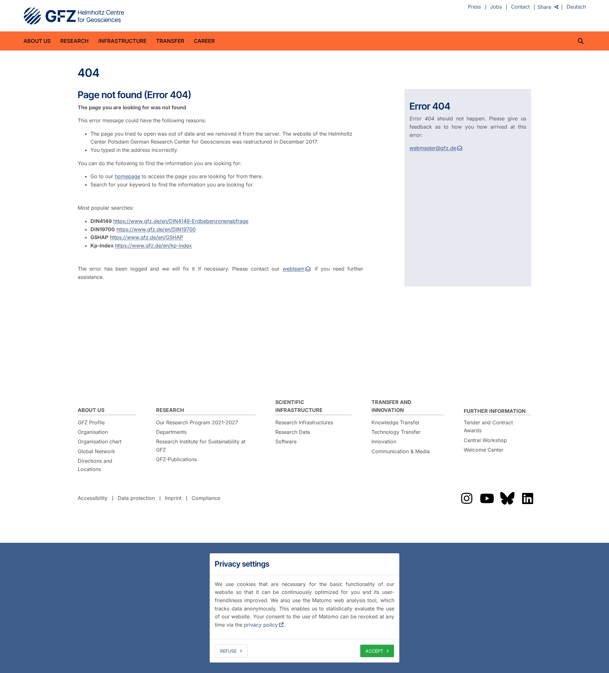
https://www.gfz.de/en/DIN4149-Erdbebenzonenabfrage (180, 221)
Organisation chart (99, 441)
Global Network (96, 451)
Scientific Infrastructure (299, 406)
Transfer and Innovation (391, 406)
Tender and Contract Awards (488, 426)
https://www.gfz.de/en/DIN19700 (156, 229)
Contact (520, 7)
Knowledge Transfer (395, 422)
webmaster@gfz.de (432, 148)
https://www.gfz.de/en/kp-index (153, 245)
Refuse (228, 651)
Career (204, 41)
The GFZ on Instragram (466, 498)
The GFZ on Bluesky (507, 498)
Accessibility (93, 498)
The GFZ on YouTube (487, 498)
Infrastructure (122, 41)
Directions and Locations (95, 465)
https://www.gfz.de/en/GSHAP (146, 237)
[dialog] (304, 608)
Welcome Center (483, 450)
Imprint (173, 498)
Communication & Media (400, 451)
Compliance (206, 498)
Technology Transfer (396, 432)
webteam (293, 269)
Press (474, 7)
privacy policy (261, 625)
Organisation (93, 432)
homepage (127, 176)
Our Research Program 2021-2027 (197, 422)
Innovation (383, 441)
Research (74, 41)
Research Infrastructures (304, 422)
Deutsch (576, 7)
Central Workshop (485, 440)
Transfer (170, 41)
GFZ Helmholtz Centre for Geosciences (74, 16)
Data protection (136, 498)
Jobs (496, 7)
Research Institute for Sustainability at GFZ (201, 445)
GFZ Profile (91, 422)
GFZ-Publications (176, 459)
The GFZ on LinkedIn (527, 498)
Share (544, 7)
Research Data (292, 432)
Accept (374, 651)
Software (286, 441)
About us (37, 41)
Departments (171, 432)
